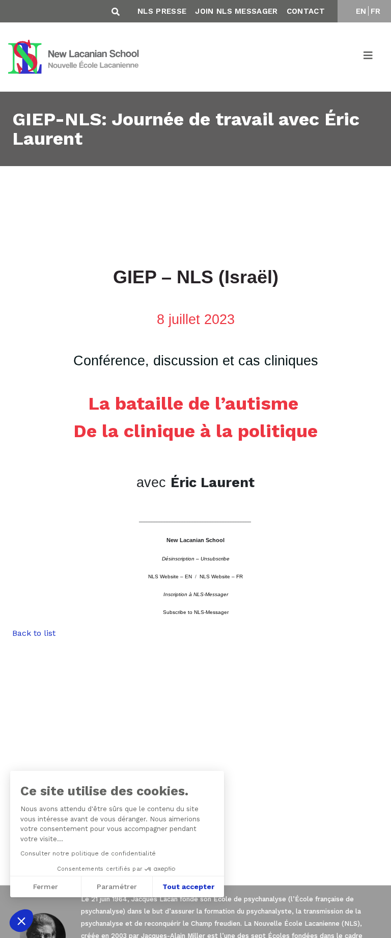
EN (361, 11)
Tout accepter (188, 886)
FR (376, 11)
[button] (21, 920)
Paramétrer (117, 886)
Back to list (33, 633)
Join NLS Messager (236, 11)
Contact (306, 11)
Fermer (45, 886)
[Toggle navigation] (368, 57)
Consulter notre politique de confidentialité (88, 853)
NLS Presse (161, 11)
